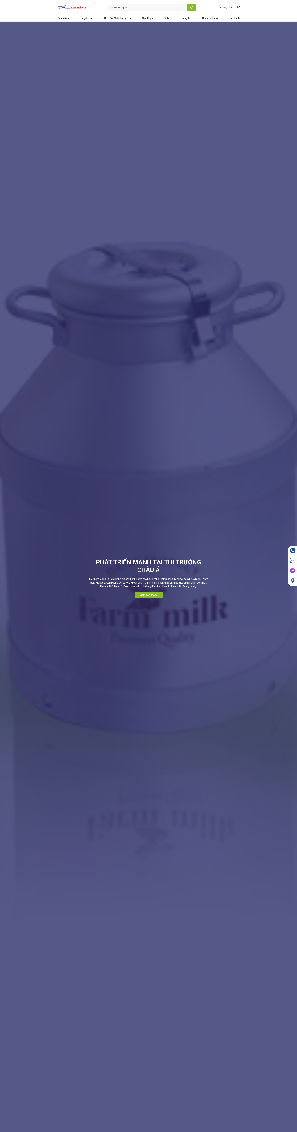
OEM (166, 18)
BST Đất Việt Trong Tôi (117, 18)
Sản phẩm (63, 18)
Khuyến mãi (86, 18)
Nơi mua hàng (210, 18)
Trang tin (185, 18)
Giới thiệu (147, 18)
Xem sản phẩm (148, 594)
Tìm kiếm (191, 7)
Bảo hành (234, 18)
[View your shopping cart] (238, 7)
